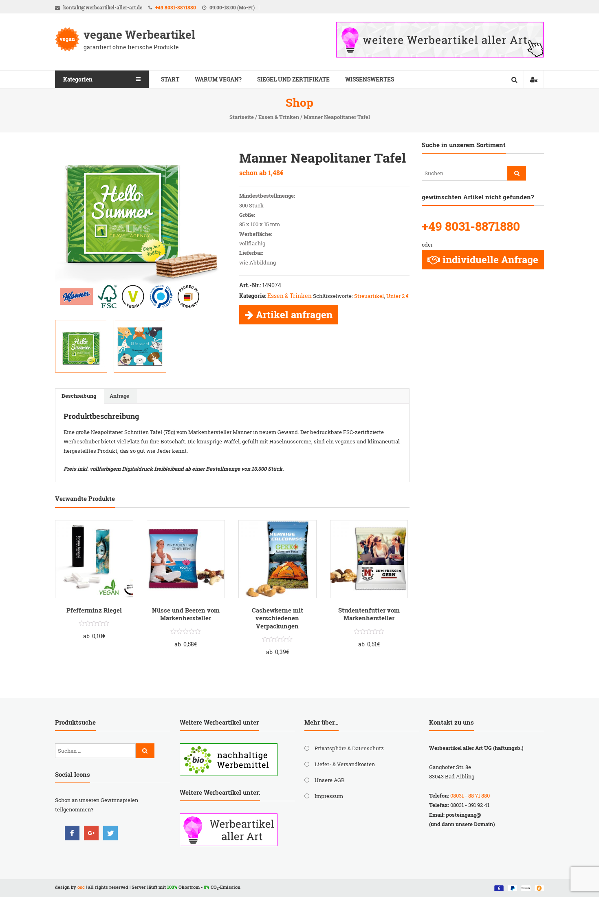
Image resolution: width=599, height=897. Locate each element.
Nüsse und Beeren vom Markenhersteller (186, 614)
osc (81, 887)
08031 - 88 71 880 (470, 795)
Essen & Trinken (278, 117)
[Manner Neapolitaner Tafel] (140, 230)
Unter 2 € (397, 296)
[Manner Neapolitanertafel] (140, 346)
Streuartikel (369, 296)
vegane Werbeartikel (139, 34)
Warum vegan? (218, 79)
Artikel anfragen (294, 314)
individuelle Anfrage (490, 259)
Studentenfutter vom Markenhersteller (369, 614)
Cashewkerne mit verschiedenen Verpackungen (277, 618)
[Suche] (516, 173)
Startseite (241, 117)
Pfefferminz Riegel (94, 610)
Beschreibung (79, 395)
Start (170, 79)
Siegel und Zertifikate (293, 79)
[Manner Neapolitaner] (81, 346)
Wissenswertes (369, 79)
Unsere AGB (330, 780)
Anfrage (119, 395)
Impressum (329, 796)
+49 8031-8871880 (175, 7)
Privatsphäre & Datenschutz (349, 748)
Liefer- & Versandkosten (345, 764)
